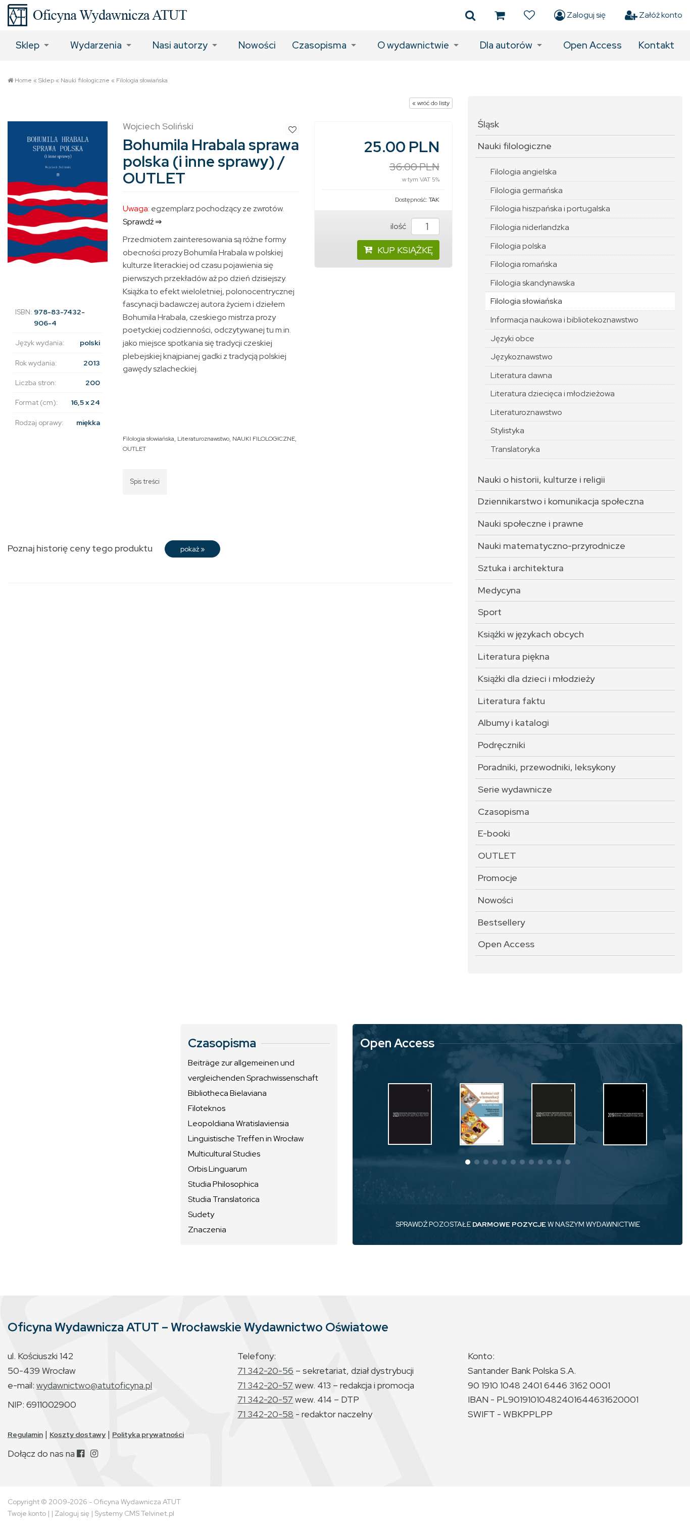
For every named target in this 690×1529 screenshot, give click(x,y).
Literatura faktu (511, 701)
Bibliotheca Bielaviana (227, 1093)
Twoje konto (27, 1513)
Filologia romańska (523, 264)
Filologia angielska (523, 171)
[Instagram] (94, 1453)
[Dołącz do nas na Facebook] (80, 1453)
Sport (490, 612)
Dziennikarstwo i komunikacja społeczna (561, 501)
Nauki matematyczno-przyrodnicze (551, 545)
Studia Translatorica (224, 1199)
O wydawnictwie (413, 45)
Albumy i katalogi (513, 722)
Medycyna (499, 590)
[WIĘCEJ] (410, 1113)
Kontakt (656, 45)
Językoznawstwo (521, 356)
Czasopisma (319, 45)
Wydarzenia (96, 45)
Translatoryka (515, 449)
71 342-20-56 (265, 1370)
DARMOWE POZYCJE (509, 1224)
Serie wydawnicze (515, 789)
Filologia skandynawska (532, 282)
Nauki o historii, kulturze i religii (541, 479)
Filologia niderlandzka (529, 227)
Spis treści (145, 481)
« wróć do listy (431, 103)
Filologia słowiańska (142, 80)
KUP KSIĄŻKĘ (405, 250)
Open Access (592, 45)
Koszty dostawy (78, 1434)
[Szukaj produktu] (470, 15)
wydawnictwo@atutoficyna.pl (94, 1385)
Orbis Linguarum (217, 1169)
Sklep (27, 45)
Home (23, 80)
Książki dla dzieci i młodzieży (536, 678)
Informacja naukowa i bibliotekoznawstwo (564, 319)
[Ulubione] (529, 15)
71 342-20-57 (265, 1385)
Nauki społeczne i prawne (530, 523)
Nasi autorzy (180, 45)
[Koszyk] (500, 15)
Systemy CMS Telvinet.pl (134, 1513)
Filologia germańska (526, 190)
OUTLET (134, 449)
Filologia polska (518, 246)
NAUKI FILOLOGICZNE (263, 439)
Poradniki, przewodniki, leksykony (546, 767)
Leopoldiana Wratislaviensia (238, 1123)
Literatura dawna (521, 375)
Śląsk (488, 124)
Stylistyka (507, 430)
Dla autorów (506, 45)
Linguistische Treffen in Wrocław (246, 1138)
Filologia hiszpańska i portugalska (550, 208)
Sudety (201, 1214)
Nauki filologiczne (85, 80)
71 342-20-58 (265, 1414)
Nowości (257, 45)
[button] (467, 1162)
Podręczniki (501, 745)
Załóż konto (659, 15)
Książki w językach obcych (531, 634)
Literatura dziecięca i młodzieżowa (552, 393)
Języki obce (512, 338)
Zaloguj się (585, 15)
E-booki (494, 833)
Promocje (497, 878)
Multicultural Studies (224, 1153)
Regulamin (25, 1434)
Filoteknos (206, 1108)
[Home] (97, 15)
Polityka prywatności (148, 1434)
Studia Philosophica (223, 1184)
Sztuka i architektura (521, 568)
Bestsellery (501, 922)
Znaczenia (207, 1229)
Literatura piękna (514, 656)
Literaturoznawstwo (203, 439)
